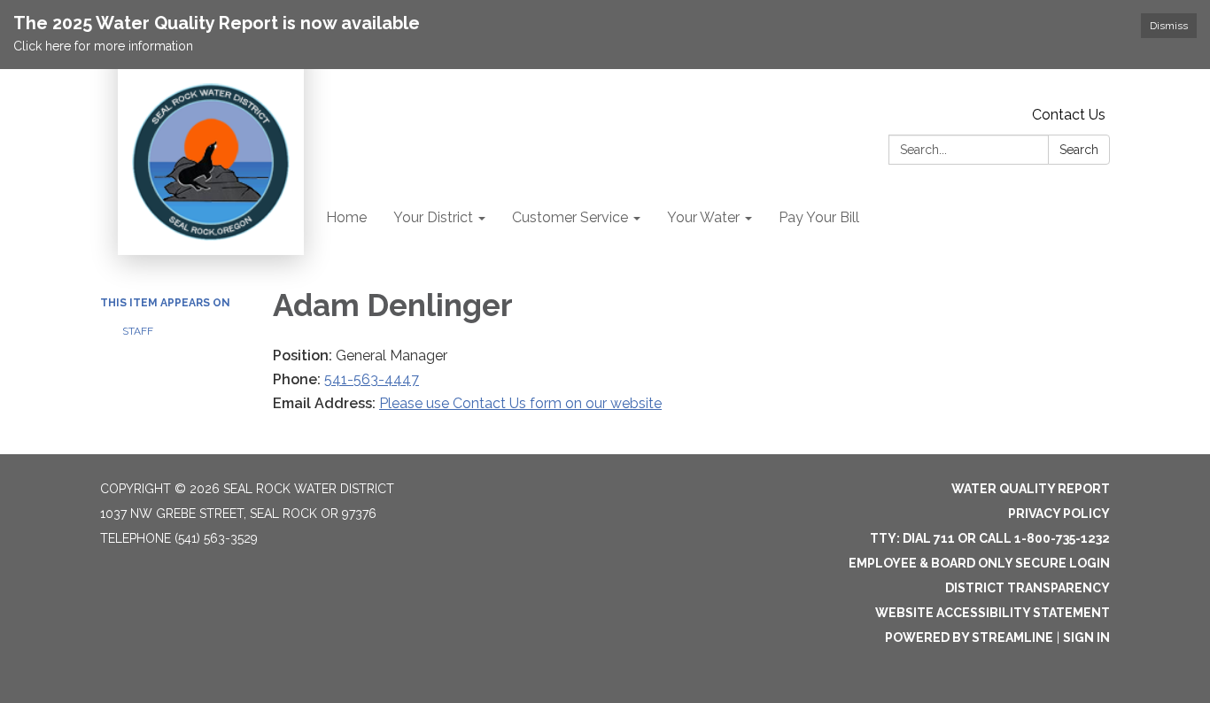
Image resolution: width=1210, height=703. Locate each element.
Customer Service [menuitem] (570, 217)
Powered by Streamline (969, 637)
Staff (137, 331)
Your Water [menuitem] (703, 217)
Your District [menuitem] (433, 217)
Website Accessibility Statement (992, 613)
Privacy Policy (1059, 513)
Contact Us (1068, 114)
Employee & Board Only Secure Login (979, 563)
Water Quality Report (1030, 489)
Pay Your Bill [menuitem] (819, 217)
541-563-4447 (371, 379)
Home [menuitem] (346, 217)
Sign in (1086, 637)
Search (1078, 150)
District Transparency (1027, 588)
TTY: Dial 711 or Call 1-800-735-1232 (990, 538)
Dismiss (1169, 25)
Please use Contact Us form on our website (520, 403)
